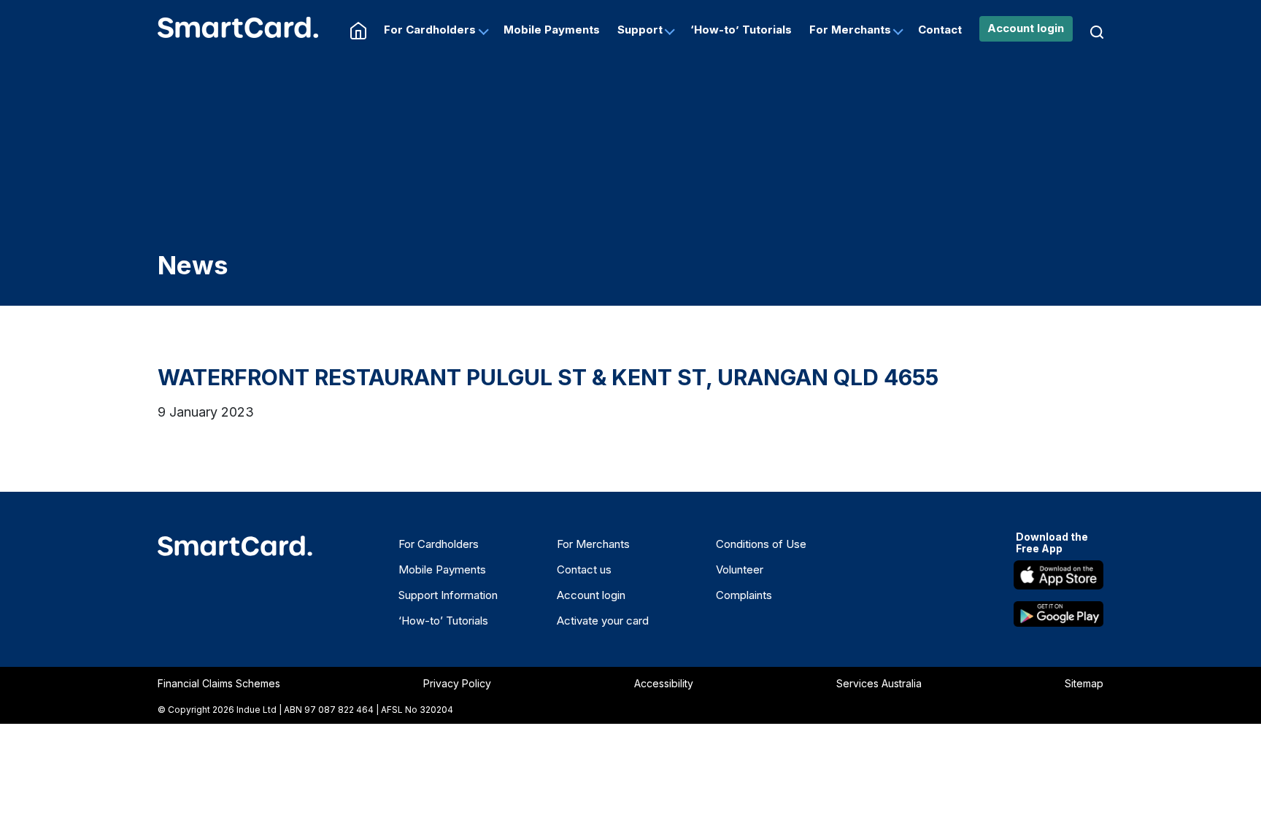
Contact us (584, 569)
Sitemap (1084, 683)
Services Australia (879, 683)
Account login (1025, 28)
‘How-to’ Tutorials (741, 29)
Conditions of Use (761, 544)
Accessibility (663, 683)
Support (640, 29)
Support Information (448, 595)
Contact (940, 29)
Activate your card (603, 620)
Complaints (744, 595)
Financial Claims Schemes (219, 683)
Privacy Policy (457, 683)
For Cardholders (430, 29)
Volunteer (739, 569)
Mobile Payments (552, 29)
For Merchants (850, 29)
